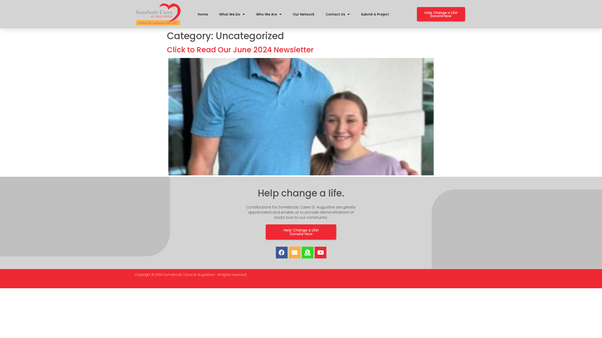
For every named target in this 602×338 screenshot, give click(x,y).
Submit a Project (375, 14)
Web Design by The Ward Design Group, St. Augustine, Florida (184, 279)
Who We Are (266, 14)
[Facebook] (282, 252)
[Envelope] (295, 252)
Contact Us (335, 14)
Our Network (303, 14)
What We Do (229, 14)
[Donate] (307, 252)
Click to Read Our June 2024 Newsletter (240, 49)
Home (203, 14)
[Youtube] (320, 252)
